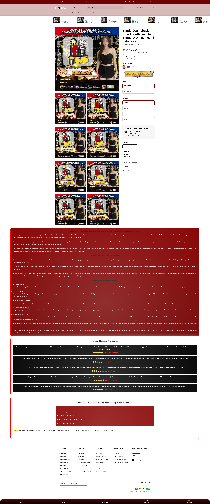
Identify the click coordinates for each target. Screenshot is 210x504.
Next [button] (154, 2)
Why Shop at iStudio (120, 459)
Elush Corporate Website (121, 462)
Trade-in (80, 468)
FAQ (97, 465)
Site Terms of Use (101, 471)
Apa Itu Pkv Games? (62, 408)
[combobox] (105, 7)
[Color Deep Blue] (128, 67)
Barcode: (133, 44)
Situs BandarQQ (107, 13)
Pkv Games (140, 13)
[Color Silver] (132, 67)
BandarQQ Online (74, 13)
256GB (126, 102)
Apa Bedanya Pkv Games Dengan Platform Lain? (69, 419)
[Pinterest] (129, 170)
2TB (125, 119)
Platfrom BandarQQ (118, 13)
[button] (58, 13)
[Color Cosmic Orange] (124, 67)
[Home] (60, 7)
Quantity (125, 142)
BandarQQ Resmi (96, 13)
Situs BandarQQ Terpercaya (69, 1)
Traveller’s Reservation (84, 471)
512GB (126, 108)
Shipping (132, 52)
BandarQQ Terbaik (131, 13)
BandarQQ (58, 13)
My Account (99, 453)
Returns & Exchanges (102, 459)
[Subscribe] (85, 487)
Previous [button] (56, 2)
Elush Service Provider (84, 462)
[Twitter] (126, 170)
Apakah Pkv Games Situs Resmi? (65, 416)
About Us (116, 453)
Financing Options (83, 465)
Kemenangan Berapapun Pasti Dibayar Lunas (98, 1)
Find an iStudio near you (121, 456)
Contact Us (99, 462)
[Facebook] (123, 170)
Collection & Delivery (102, 456)
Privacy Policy (100, 468)
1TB (125, 114)
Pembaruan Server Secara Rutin (127, 1)
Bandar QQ (65, 13)
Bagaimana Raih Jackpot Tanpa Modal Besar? (68, 423)
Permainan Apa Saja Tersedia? (65, 412)
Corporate (81, 456)
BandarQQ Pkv (85, 13)
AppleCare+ (81, 453)
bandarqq (20, 237)
